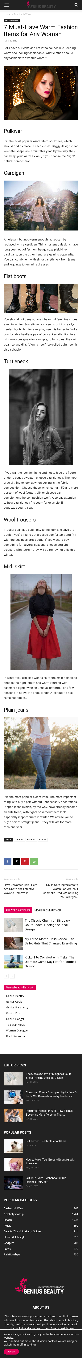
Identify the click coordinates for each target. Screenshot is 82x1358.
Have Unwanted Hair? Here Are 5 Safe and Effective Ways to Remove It (20, 889)
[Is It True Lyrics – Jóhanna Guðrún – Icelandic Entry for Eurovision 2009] (13, 1183)
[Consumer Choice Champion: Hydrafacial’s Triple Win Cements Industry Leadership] (13, 1097)
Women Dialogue (17, 1030)
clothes (19, 839)
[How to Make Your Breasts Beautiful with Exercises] (13, 1164)
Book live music (16, 1036)
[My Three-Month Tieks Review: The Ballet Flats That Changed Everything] (13, 943)
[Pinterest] (25, 861)
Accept (11, 1351)
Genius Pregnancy (17, 1007)
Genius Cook (14, 1001)
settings (31, 1344)
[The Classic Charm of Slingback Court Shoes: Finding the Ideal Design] (13, 925)
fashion (31, 839)
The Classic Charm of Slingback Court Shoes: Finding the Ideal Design (47, 925)
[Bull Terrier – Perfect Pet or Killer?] (13, 1146)
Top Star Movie (15, 1024)
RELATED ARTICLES (18, 910)
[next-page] (12, 976)
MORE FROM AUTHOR (48, 910)
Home (7, 14)
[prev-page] (6, 976)
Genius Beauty (15, 996)
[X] (16, 861)
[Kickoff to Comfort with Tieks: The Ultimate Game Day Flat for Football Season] (13, 961)
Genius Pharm (14, 1013)
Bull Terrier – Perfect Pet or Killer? (46, 1141)
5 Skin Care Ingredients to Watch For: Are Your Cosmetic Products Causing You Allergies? (60, 891)
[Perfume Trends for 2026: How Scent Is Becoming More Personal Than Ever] (13, 1115)
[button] (6, 5)
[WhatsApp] (34, 861)
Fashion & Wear (22, 14)
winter (42, 839)
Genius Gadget (15, 1019)
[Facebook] (7, 861)
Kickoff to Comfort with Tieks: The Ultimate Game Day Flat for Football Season (50, 961)
